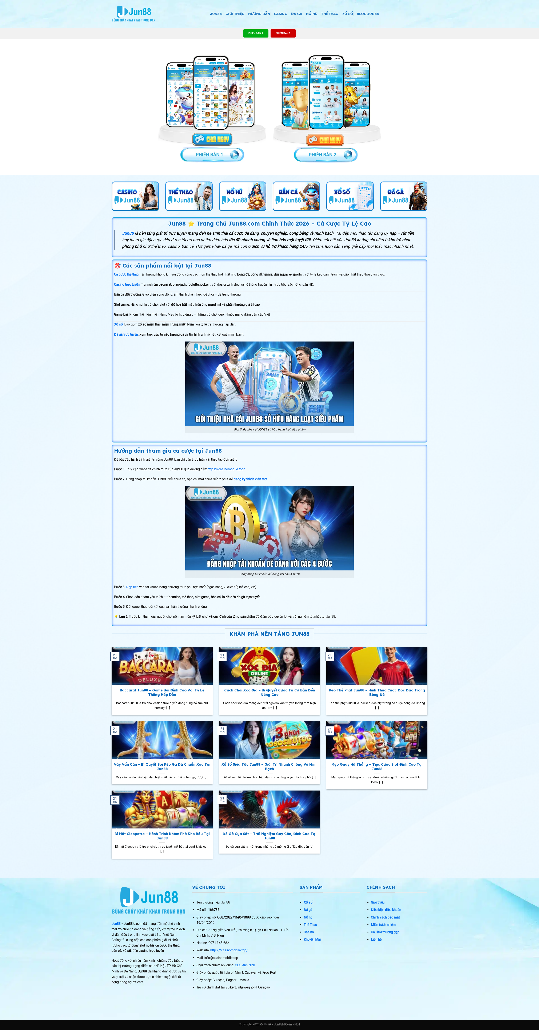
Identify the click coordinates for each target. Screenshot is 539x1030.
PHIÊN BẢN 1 (255, 33)
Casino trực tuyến (127, 284)
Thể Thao (330, 14)
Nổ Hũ (312, 14)
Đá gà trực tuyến (126, 334)
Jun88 (116, 924)
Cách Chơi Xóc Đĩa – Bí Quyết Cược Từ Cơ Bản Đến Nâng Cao (269, 692)
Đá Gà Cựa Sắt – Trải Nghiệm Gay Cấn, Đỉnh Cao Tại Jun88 (269, 835)
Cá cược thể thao (126, 274)
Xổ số (118, 324)
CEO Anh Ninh (245, 965)
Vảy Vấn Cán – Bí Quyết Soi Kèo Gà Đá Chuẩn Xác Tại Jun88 (162, 766)
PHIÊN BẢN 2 (283, 33)
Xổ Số (347, 14)
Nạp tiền (132, 587)
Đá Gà (296, 14)
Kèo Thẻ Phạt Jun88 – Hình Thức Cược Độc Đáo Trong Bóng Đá (377, 692)
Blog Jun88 (368, 14)
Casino (280, 14)
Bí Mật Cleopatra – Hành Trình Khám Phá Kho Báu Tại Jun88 (162, 835)
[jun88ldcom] (134, 14)
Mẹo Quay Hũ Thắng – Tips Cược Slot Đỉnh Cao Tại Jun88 (377, 766)
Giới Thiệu (234, 14)
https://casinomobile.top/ (226, 469)
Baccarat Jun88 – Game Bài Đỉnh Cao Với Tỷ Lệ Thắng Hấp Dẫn (162, 692)
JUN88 (216, 14)
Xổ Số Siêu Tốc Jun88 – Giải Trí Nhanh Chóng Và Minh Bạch (269, 766)
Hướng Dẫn (259, 14)
